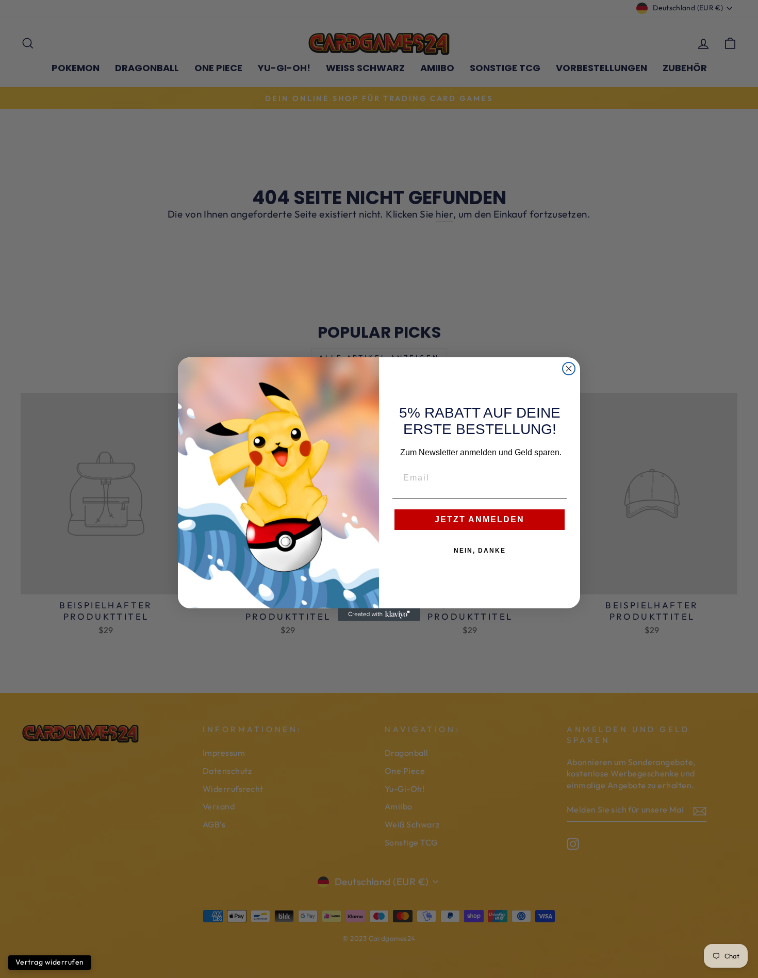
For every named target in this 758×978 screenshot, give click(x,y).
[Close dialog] (569, 368)
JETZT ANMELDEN (479, 519)
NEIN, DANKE (480, 550)
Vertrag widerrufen (49, 962)
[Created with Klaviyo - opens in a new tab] (379, 614)
